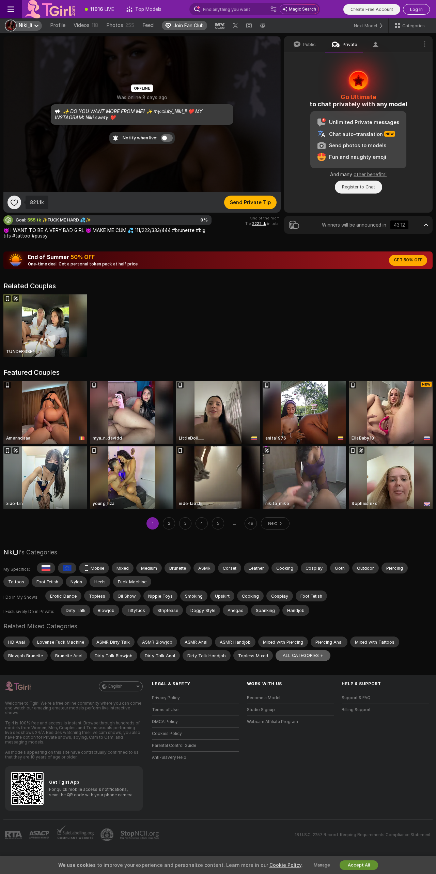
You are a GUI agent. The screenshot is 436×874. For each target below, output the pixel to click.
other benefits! (370, 174)
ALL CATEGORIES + (303, 655)
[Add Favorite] (14, 202)
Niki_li (11, 552)
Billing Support (356, 709)
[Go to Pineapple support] (107, 834)
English (115, 686)
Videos (86, 25)
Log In (416, 9)
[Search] (273, 9)
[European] (67, 568)
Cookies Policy (167, 733)
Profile (57, 25)
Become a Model (263, 697)
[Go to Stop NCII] (140, 835)
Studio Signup (261, 709)
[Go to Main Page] (50, 9)
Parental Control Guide (174, 745)
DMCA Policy (165, 721)
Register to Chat (358, 186)
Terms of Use (165, 709)
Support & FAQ (356, 697)
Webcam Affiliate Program (272, 721)
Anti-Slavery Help (169, 757)
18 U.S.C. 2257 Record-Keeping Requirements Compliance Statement (363, 834)
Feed (148, 25)
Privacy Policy (166, 697)
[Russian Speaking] (46, 568)
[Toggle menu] (11, 9)
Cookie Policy (285, 865)
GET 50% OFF (408, 260)
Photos (120, 25)
